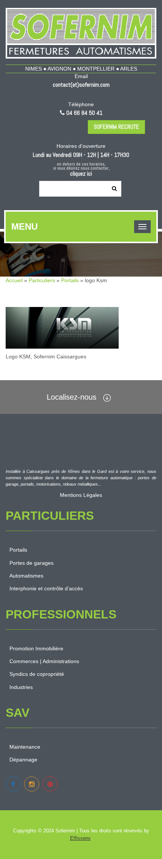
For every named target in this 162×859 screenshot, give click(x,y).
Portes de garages (31, 563)
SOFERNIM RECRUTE (116, 127)
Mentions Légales (81, 495)
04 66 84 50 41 (84, 113)
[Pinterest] (50, 783)
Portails (70, 280)
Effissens (80, 838)
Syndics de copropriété (36, 674)
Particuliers (42, 280)
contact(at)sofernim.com (81, 85)
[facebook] (13, 783)
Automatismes (26, 576)
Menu (24, 226)
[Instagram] (31, 783)
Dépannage (23, 760)
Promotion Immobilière (36, 648)
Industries (21, 687)
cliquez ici (81, 174)
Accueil (14, 280)
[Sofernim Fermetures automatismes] (81, 33)
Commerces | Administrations (44, 661)
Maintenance (24, 747)
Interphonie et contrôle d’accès (46, 588)
